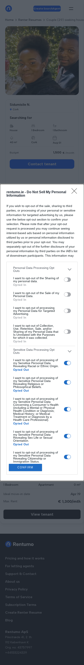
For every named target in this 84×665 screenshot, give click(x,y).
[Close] (76, 192)
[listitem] (42, 269)
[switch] (67, 279)
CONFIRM (25, 467)
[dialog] (42, 332)
